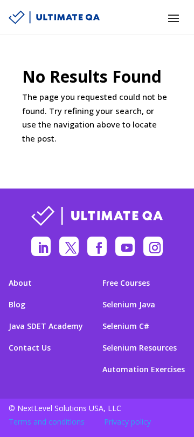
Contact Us (30, 348)
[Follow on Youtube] (125, 246)
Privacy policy (127, 421)
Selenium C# (125, 326)
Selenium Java (128, 304)
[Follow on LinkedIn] (41, 246)
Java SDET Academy (46, 326)
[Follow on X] (69, 246)
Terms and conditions (47, 421)
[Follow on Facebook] (97, 246)
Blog (17, 304)
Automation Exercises (143, 369)
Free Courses (126, 283)
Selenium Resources (139, 348)
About (20, 283)
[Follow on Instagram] (153, 246)
